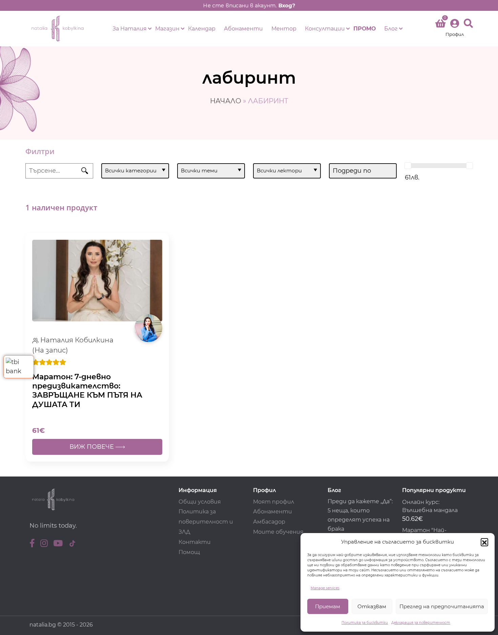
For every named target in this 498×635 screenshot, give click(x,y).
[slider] (407, 165)
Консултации (325, 28)
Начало (225, 101)
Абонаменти (243, 28)
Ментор (283, 28)
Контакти (195, 542)
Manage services (325, 588)
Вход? (286, 5)
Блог (391, 28)
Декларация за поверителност (420, 622)
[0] (440, 24)
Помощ (189, 552)
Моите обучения (278, 532)
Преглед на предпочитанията (441, 606)
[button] (484, 541)
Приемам (327, 606)
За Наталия (129, 28)
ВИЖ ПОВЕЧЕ (92, 446)
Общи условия (200, 502)
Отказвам (371, 606)
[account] (454, 29)
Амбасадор (269, 521)
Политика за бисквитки (364, 622)
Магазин (167, 28)
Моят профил (273, 502)
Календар (201, 28)
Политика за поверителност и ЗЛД (206, 521)
